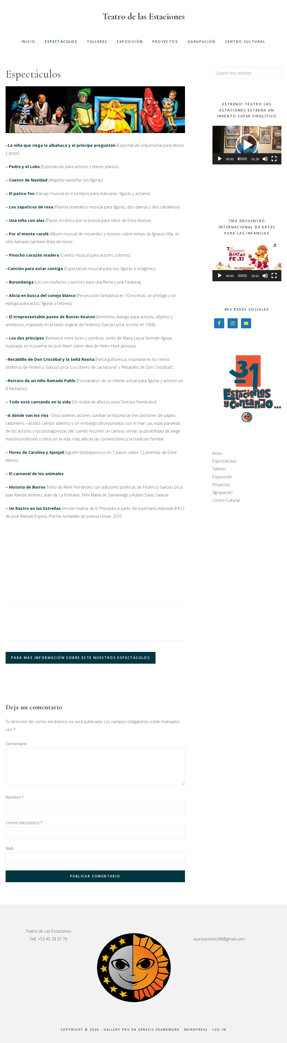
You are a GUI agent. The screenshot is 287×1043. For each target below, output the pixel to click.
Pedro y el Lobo (24, 166)
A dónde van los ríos (28, 415)
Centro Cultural (226, 500)
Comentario (16, 743)
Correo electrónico (24, 822)
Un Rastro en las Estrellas (35, 508)
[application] (246, 145)
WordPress (196, 1030)
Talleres (219, 468)
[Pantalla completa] (274, 159)
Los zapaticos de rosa (31, 207)
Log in (219, 1030)
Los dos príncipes (26, 338)
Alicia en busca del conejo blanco (42, 295)
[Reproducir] (220, 159)
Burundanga (21, 282)
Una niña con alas (27, 220)
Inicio (217, 453)
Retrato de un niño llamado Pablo (41, 380)
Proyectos (221, 484)
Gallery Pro (117, 1030)
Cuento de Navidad (28, 180)
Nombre (15, 797)
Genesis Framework (159, 1030)
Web (10, 848)
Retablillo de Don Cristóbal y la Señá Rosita (51, 359)
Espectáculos (224, 461)
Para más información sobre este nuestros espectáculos (80, 657)
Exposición (222, 476)
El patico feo (21, 193)
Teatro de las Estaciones (143, 16)
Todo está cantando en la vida (40, 402)
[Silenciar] (265, 159)
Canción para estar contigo (35, 268)
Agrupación (222, 492)
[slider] (242, 158)
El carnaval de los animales (37, 473)
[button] (247, 145)
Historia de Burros (27, 487)
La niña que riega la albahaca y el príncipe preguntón (61, 145)
